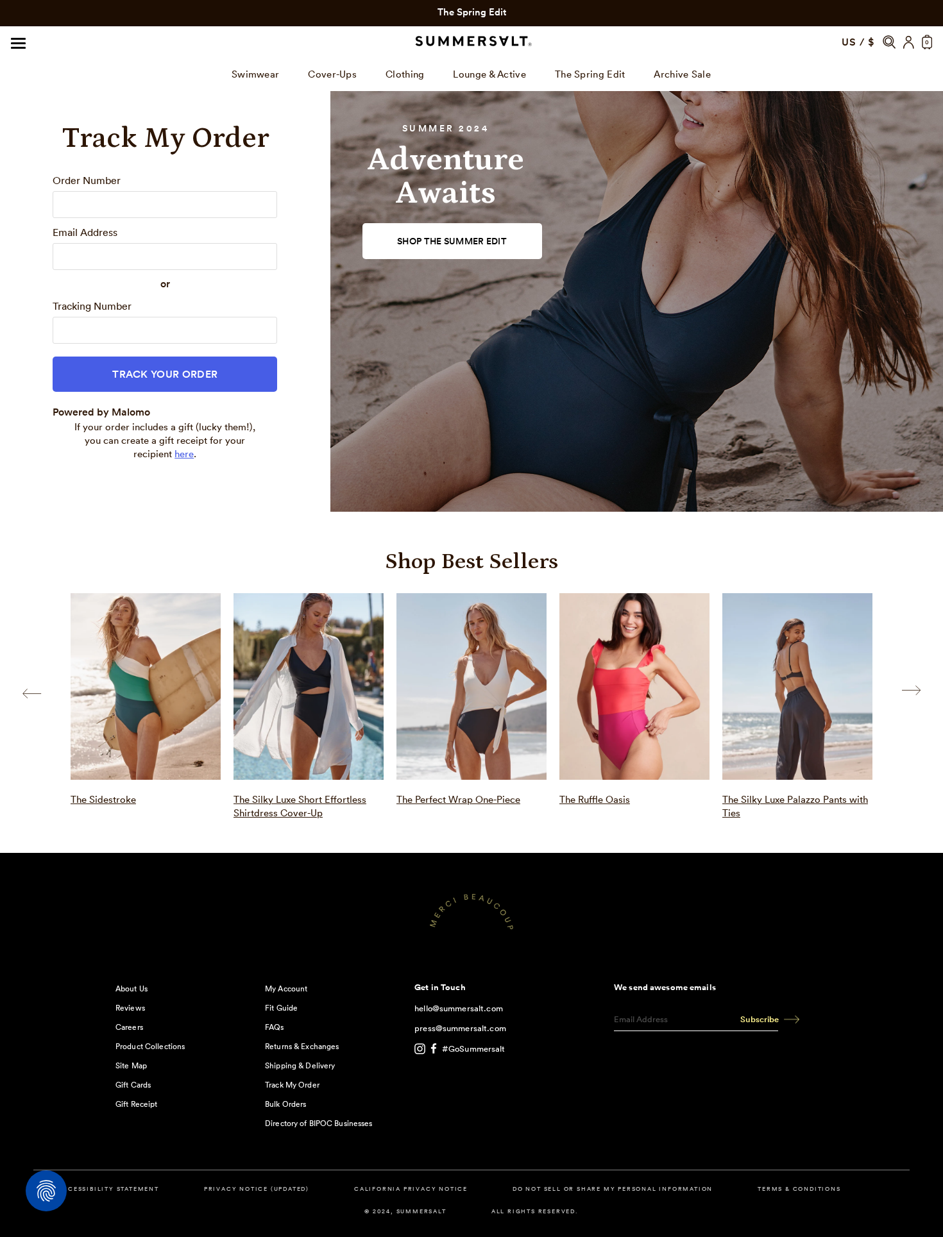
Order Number (87, 180)
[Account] (908, 42)
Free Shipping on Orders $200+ (471, 12)
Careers (129, 1027)
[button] (889, 42)
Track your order (164, 374)
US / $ (858, 42)
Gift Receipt (136, 1103)
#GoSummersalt (473, 1048)
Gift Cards (133, 1084)
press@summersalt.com (460, 1028)
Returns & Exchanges (302, 1046)
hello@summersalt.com (458, 1008)
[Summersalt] (471, 42)
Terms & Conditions (799, 1189)
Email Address (85, 232)
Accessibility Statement (107, 1189)
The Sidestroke (103, 799)
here (184, 454)
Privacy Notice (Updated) (256, 1189)
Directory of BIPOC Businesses (318, 1123)
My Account (286, 988)
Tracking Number (92, 305)
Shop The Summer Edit (452, 241)
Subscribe (759, 1019)
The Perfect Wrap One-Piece (458, 799)
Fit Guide (281, 1007)
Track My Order (292, 1084)
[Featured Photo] (146, 686)
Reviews (130, 1007)
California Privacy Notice (411, 1189)
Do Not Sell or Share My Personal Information (613, 1189)
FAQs (274, 1027)
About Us (131, 988)
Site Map (131, 1065)
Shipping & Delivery (300, 1065)
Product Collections (150, 1046)
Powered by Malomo (101, 412)
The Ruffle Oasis (594, 799)
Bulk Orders (285, 1103)
